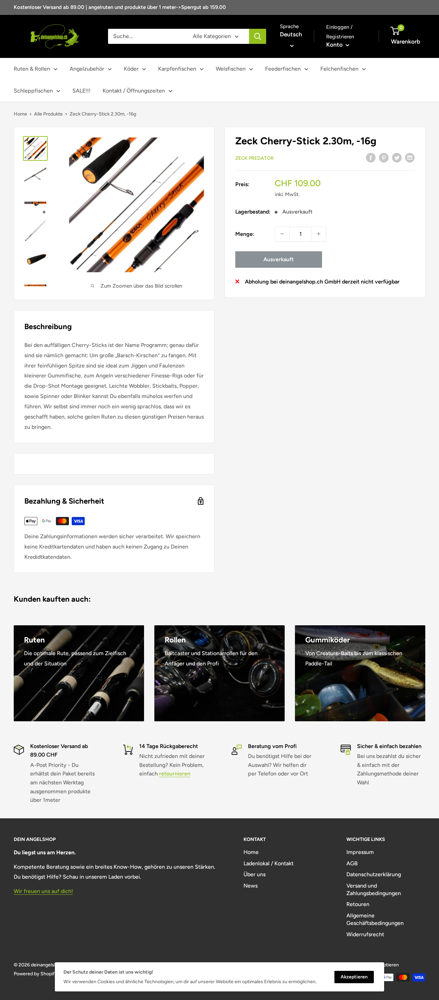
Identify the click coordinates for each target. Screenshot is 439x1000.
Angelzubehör (87, 68)
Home (20, 114)
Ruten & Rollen (32, 68)
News (251, 885)
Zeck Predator (254, 158)
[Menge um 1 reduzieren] (282, 234)
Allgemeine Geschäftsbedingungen (375, 919)
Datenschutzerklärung (373, 874)
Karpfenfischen (177, 68)
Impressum (360, 852)
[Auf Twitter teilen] (397, 157)
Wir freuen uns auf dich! (43, 891)
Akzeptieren (354, 977)
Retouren (357, 904)
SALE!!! (81, 90)
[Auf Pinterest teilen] (384, 157)
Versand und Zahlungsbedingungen (373, 889)
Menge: (244, 233)
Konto (335, 44)
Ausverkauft (278, 259)
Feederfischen (283, 68)
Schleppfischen (33, 90)
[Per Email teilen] (410, 157)
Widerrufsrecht (365, 934)
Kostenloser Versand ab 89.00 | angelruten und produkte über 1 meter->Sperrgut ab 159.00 (120, 7)
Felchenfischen (339, 68)
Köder (131, 68)
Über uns (254, 874)
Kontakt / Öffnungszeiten (134, 90)
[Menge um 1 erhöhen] (318, 234)
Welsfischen (231, 68)
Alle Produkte (48, 114)
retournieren (174, 773)
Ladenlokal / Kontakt (269, 863)
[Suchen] (257, 36)
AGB (352, 863)
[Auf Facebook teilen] (371, 157)
